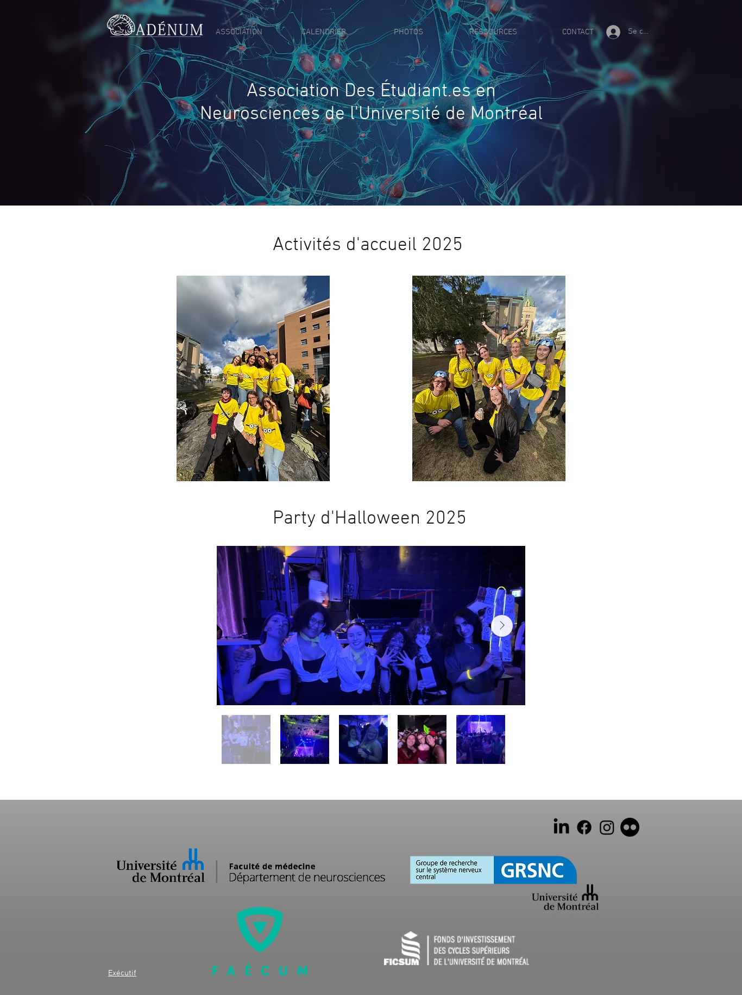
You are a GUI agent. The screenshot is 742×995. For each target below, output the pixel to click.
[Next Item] (502, 626)
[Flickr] (629, 827)
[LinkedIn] (561, 827)
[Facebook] (584, 827)
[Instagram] (607, 827)
